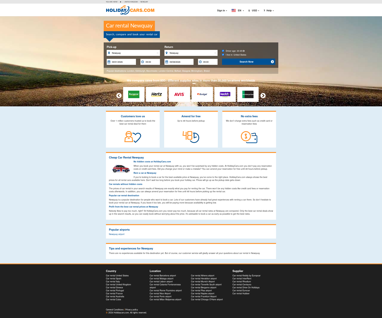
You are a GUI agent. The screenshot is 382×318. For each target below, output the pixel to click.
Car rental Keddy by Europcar (246, 275)
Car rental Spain (113, 278)
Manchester (151, 70)
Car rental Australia (115, 296)
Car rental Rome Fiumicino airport (166, 290)
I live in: (235, 54)
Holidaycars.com (121, 313)
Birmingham (197, 70)
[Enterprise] (248, 94)
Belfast (177, 70)
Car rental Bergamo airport (203, 287)
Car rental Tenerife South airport (206, 284)
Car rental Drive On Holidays (245, 287)
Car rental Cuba (113, 299)
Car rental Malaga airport (161, 278)
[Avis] (179, 94)
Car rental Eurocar (241, 290)
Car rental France (114, 293)
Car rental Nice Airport (160, 293)
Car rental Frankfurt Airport (204, 296)
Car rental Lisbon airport (161, 281)
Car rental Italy (113, 281)
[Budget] (202, 94)
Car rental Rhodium (241, 281)
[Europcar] (133, 94)
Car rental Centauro (241, 284)
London (130, 70)
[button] (237, 10)
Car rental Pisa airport (201, 290)
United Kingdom (131, 2)
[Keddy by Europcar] (225, 94)
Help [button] (269, 10)
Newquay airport (116, 234)
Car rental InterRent (241, 278)
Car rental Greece (114, 287)
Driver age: (233, 50)
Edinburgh (140, 70)
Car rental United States (117, 275)
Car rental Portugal (115, 290)
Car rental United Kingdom (118, 284)
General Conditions (115, 310)
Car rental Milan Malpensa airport (165, 299)
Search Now (257, 61)
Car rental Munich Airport (203, 281)
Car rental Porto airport (160, 296)
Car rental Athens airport (202, 275)
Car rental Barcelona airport (163, 275)
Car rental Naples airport (202, 293)
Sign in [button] (221, 10)
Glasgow (186, 70)
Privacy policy (131, 310)
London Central (166, 70)
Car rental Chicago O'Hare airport (207, 299)
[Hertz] (156, 94)
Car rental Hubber (240, 293)
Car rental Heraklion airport (204, 278)
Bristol (207, 70)
